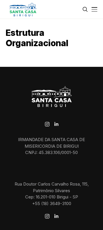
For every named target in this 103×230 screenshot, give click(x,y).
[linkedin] (56, 124)
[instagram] (47, 124)
